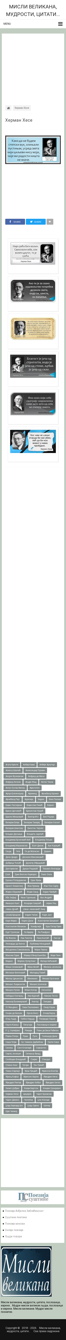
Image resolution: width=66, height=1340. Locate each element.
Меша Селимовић (14, 967)
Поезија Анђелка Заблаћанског (24, 1210)
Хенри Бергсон (31, 1088)
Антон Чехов (47, 782)
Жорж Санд (32, 892)
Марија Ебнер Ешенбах (35, 955)
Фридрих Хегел (53, 1082)
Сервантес (41, 1048)
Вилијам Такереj (32, 822)
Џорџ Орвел (33, 1105)
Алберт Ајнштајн (47, 765)
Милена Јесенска (52, 967)
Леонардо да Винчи (15, 944)
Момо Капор (31, 990)
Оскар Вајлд (49, 1013)
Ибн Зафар (11, 897)
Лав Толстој (26, 938)
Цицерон (27, 1094)
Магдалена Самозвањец (18, 950)
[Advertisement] (33, 66)
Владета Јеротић (35, 834)
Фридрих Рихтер (13, 1082)
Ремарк (28, 1030)
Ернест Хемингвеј (14, 886)
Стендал (46, 1059)
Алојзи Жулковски (14, 776)
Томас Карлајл (13, 1071)
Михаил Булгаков (50, 978)
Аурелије (29, 799)
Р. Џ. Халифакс (13, 1030)
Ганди (8, 851)
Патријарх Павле (47, 1019)
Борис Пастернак (14, 805)
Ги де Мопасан (32, 851)
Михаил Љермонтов (15, 984)
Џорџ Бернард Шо (14, 1105)
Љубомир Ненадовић (40, 944)
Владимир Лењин (43, 840)
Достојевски (12, 869)
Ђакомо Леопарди (51, 869)
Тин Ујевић (39, 1065)
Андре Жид (30, 782)
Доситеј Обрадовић (35, 863)
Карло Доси (27, 921)
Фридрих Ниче (50, 1077)
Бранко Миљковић (14, 817)
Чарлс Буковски (44, 1094)
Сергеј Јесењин (13, 1054)
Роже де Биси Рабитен (48, 1030)
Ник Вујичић (33, 996)
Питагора (27, 1025)
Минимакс (32, 978)
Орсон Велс (32, 1013)
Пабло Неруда (28, 1019)
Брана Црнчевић (13, 811)
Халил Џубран (12, 1088)
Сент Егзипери (24, 1048)
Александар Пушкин (35, 770)
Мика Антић (33, 967)
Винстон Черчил (35, 828)
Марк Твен (56, 955)
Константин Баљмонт (48, 921)
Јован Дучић (12, 909)
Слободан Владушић (16, 1059)
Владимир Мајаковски (16, 845)
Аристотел (35, 788)
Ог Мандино (11, 1007)
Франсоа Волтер (50, 1071)
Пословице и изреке (47, 1025)
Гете (18, 851)
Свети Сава (53, 1042)
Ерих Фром (36, 880)
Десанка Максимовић (33, 857)
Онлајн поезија (14, 1230)
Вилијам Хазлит (52, 822)
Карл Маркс (11, 921)
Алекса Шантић (13, 770)
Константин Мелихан (16, 926)
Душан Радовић (30, 869)
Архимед (32, 793)
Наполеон (46, 990)
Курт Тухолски (12, 932)
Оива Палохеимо (30, 1007)
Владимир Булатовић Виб (18, 840)
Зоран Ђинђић (50, 892)
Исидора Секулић (32, 903)
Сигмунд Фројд (33, 1054)
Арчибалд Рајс (13, 799)
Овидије (47, 1001)
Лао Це (57, 938)
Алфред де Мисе (36, 776)
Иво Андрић (46, 897)
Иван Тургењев (28, 897)
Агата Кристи (12, 765)
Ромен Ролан (12, 1036)
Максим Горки (12, 955)
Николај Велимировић (16, 1001)
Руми (25, 1036)
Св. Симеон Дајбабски (32, 1042)
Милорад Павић (37, 973)
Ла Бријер (28, 932)
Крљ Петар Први (53, 926)
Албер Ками (29, 765)
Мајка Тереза (41, 950)
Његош (35, 1001)
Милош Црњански (14, 978)
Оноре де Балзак (14, 1013)
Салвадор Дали (49, 1036)
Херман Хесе (18, 120)
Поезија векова (15, 1223)
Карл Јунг (47, 915)
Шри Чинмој (11, 1111)
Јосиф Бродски (13, 915)
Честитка (28, 1100)
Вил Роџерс (48, 817)
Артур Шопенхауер (14, 793)
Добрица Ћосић (13, 863)
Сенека (9, 1048)
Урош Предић (31, 1071)
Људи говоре (13, 1236)
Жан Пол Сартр (51, 886)
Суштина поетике (16, 1217)
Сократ (34, 1059)
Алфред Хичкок (13, 782)
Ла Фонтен (11, 938)
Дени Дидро (11, 857)
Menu (7, 23)
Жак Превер (33, 886)
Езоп (8, 874)
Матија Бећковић (48, 961)
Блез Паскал (55, 799)
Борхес (50, 805)
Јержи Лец (51, 903)
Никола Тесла (51, 996)
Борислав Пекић (34, 805)
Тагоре (25, 1065)
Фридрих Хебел (33, 1082)
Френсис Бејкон (31, 1077)
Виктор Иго (33, 817)
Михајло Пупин (13, 990)
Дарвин (47, 851)
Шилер (47, 1105)
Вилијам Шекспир (14, 828)
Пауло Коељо (12, 1025)
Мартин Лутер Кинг (27, 961)
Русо (35, 1036)
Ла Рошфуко (44, 932)
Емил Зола (46, 874)
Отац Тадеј (11, 1019)
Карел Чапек (31, 915)
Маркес (9, 961)
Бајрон (41, 799)
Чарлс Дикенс (12, 1100)
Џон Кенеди (43, 1100)
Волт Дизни (37, 845)
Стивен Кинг (12, 1065)
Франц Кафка (12, 1077)
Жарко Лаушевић (14, 892)
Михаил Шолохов (38, 984)
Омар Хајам (49, 1007)
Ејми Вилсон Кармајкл (26, 874)
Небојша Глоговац (14, 996)
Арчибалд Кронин (50, 793)
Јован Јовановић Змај (34, 909)
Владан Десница (14, 834)
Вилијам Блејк (12, 822)
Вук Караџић (54, 845)
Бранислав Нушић (34, 811)
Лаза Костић (43, 938)
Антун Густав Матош (15, 788)
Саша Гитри (11, 1042)
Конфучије (36, 926)
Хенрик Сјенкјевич (52, 1088)
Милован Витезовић (15, 973)
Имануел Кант (12, 903)
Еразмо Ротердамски (16, 880)
